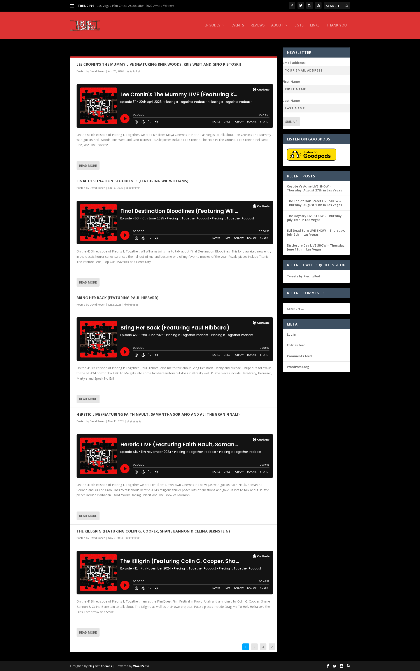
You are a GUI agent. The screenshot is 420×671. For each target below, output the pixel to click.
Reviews (258, 25)
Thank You (336, 25)
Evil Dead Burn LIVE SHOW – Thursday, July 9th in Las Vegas (316, 232)
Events (237, 25)
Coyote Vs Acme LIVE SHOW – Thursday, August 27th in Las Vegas (314, 188)
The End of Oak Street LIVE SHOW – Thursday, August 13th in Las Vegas (314, 203)
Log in (291, 334)
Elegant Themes (100, 666)
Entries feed (296, 345)
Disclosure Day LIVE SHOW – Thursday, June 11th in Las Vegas (316, 247)
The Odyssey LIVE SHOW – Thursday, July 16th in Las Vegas (315, 218)
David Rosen (97, 71)
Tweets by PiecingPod (303, 276)
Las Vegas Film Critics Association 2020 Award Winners (136, 6)
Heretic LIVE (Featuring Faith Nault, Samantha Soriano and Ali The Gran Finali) (158, 414)
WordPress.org (298, 367)
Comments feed (299, 356)
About (277, 25)
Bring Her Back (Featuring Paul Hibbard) (118, 297)
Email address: (294, 63)
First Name (291, 81)
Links (315, 25)
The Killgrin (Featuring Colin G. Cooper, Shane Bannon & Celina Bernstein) (153, 531)
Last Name (291, 100)
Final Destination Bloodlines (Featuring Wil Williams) (133, 181)
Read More (88, 165)
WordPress (141, 666)
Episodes (212, 25)
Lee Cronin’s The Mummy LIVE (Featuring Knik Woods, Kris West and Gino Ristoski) (159, 64)
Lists (299, 25)
